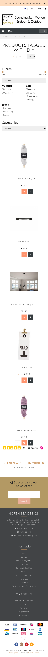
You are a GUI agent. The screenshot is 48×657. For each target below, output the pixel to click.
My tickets (24, 608)
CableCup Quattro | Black (24, 304)
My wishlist (24, 612)
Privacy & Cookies (24, 568)
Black (32, 89)
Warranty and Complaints (24, 586)
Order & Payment (24, 561)
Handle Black (24, 241)
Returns (24, 572)
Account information (24, 601)
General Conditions (24, 575)
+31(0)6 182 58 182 (25, 528)
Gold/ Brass (34, 96)
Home (6, 36)
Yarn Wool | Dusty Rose (24, 430)
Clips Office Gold (24, 367)
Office (8, 108)
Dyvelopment (33, 653)
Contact (24, 557)
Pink (31, 100)
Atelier (8, 115)
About (24, 553)
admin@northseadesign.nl (25, 536)
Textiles (8, 93)
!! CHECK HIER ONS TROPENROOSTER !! (23, 3)
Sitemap (24, 583)
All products (24, 615)
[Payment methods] (7, 625)
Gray (31, 93)
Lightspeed (13, 653)
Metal (8, 89)
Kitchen (8, 112)
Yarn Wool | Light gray (24, 178)
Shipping (24, 564)
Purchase (24, 579)
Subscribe (24, 501)
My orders (24, 604)
